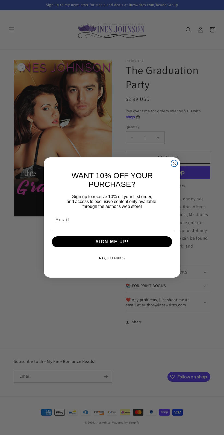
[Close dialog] (174, 163)
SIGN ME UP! (112, 241)
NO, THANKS (112, 258)
